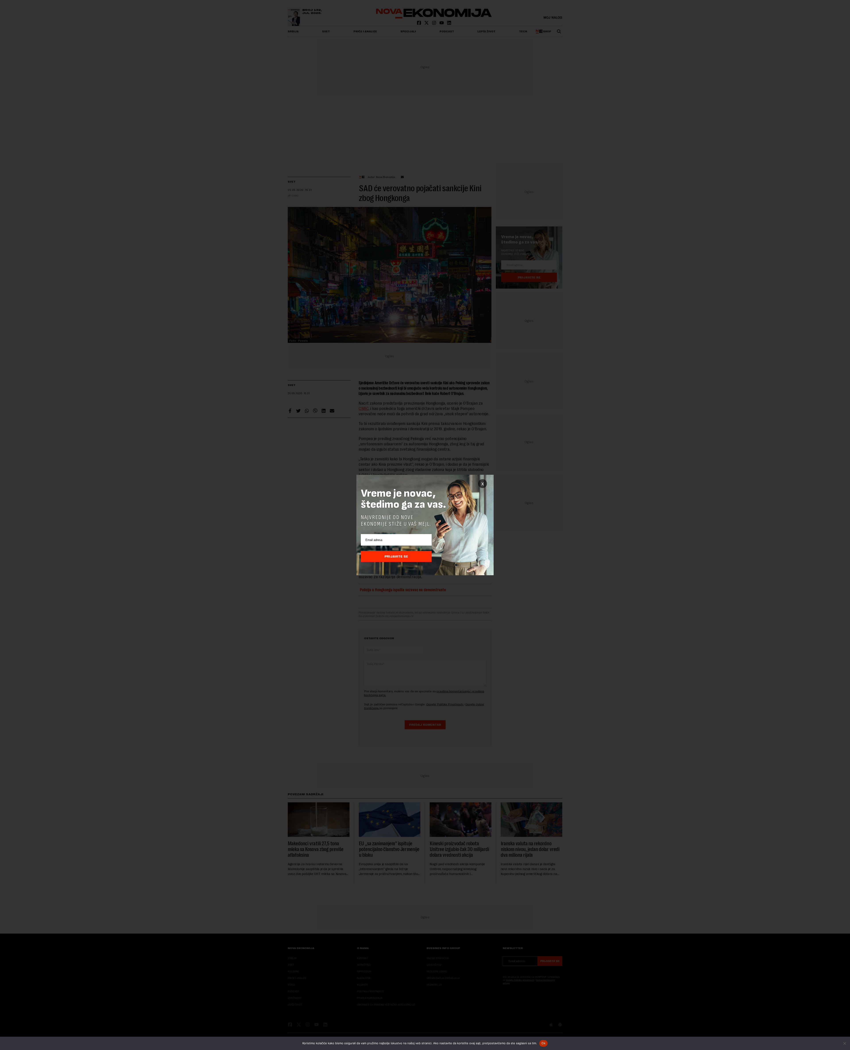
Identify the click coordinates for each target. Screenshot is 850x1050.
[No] (844, 1043)
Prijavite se (396, 556)
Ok (543, 1043)
